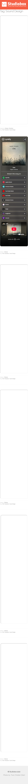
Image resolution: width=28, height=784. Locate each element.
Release (6, 128)
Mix (3, 129)
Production (6, 129)
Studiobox (11, 128)
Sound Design (12, 129)
